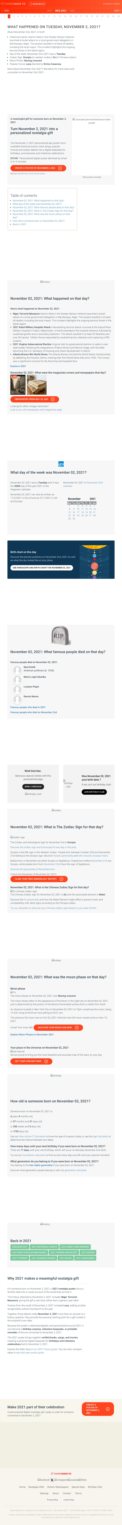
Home (22, 1487)
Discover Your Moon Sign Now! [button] (55, 1027)
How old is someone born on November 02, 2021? (39, 220)
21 (102, 16)
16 (76, 16)
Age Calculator (100, 1136)
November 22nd (52, 864)
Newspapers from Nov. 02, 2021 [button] (31, 399)
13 (59, 16)
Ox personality (31, 899)
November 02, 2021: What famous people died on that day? (43, 207)
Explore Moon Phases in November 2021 (32, 1034)
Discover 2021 (19, 1247)
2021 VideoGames (85, 1258)
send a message (33, 786)
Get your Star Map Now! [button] (28, 1061)
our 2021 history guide (45, 1349)
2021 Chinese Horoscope (64, 1252)
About (56, 1493)
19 (92, 16)
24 (118, 16)
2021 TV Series (19, 1258)
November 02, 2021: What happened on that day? (38, 200)
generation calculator (76, 1170)
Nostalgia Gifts (36, 1487)
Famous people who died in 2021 (28, 707)
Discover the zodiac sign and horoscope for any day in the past (43, 847)
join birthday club (94, 792)
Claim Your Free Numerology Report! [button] (36, 879)
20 (97, 16)
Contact (67, 1493)
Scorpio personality (63, 855)
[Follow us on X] (52, 1480)
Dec (72, 10)
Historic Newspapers (58, 1487)
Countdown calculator (33, 1155)
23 (113, 16)
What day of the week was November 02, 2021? (37, 204)
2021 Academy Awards (43, 1258)
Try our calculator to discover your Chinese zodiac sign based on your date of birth (53, 908)
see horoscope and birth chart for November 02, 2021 (42, 568)
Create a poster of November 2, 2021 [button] (35, 168)
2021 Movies (88, 1252)
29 (69, 518)
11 (49, 16)
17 (81, 16)
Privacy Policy (52, 1500)
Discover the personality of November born (32, 869)
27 (90, 515)
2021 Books (66, 1258)
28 (94, 515)
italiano (116, 4)
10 (43, 16)
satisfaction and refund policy (31, 173)
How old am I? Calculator (32, 1136)
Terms (78, 1493)
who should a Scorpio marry (93, 855)
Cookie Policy (68, 1500)
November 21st (99, 860)
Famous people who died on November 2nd (33, 712)
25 (82, 515)
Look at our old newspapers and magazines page (36, 409)
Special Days (78, 1487)
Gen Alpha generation (41, 1165)
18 (86, 16)
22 (108, 16)
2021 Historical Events (44, 1247)
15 (70, 16)
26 (86, 515)
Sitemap (44, 1493)
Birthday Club (95, 1487)
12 (54, 16)
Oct (49, 10)
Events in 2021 (18, 366)
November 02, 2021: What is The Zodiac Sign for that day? (43, 210)
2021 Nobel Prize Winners (75, 1247)
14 (65, 16)
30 (74, 518)
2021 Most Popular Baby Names (29, 1252)
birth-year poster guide (32, 1352)
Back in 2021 (19, 224)
